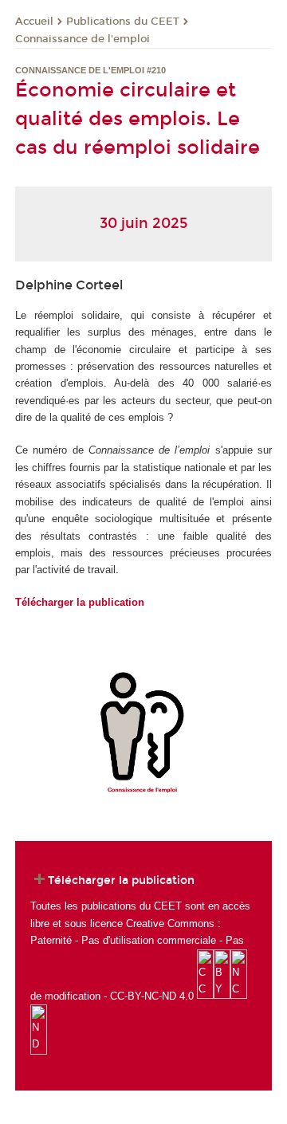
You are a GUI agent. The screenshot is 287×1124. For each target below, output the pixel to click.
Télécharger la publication (79, 602)
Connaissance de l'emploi (82, 39)
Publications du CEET (122, 21)
